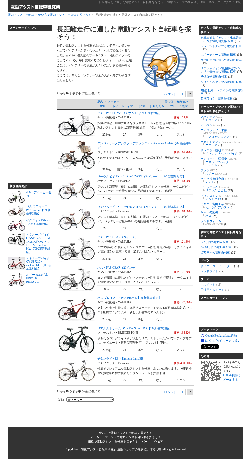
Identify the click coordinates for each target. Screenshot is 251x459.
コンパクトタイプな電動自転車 (221, 48)
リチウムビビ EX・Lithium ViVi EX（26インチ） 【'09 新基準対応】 (141, 207)
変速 (142, 106)
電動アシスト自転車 (21, 15)
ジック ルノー (214, 172)
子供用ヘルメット (215, 290)
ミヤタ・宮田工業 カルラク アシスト (218, 205)
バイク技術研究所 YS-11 (219, 180)
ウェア (205, 279)
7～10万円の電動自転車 (219, 247)
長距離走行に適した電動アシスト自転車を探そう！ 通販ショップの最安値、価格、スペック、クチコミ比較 (170, 2)
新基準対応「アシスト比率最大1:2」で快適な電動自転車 (221, 39)
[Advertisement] (27, 104)
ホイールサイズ (122, 106)
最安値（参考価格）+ (179, 102)
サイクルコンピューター (220, 266)
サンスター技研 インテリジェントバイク (221, 152)
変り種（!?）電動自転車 (219, 98)
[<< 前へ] (169, 94)
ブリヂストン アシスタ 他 (219, 197)
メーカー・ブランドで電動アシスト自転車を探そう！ (221, 109)
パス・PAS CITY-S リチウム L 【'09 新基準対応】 (129, 113)
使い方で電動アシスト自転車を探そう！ (64, 15)
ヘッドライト (212, 271)
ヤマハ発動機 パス (216, 214)
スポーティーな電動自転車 (221, 54)
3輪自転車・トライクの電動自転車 (222, 92)
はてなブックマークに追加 (222, 340)
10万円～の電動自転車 (218, 252)
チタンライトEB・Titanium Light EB (120, 358)
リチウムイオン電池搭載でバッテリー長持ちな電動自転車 (221, 70)
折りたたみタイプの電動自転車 (221, 83)
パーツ (205, 260)
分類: (60, 399)
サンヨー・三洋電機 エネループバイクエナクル (219, 162)
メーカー (113, 102)
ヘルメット (211, 284)
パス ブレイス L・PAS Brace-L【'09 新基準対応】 (129, 298)
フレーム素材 (179, 106)
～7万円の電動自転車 (218, 242)
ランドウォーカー (214, 222)
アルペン (213, 125)
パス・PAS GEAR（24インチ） (117, 237)
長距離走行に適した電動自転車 (221, 61)
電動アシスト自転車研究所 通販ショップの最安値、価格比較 (121, 449)
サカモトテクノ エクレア (221, 143)
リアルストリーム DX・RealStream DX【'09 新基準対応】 (134, 328)
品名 (100, 102)
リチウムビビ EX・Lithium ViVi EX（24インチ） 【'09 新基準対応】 (141, 176)
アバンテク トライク (213, 118)
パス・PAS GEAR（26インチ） (117, 267)
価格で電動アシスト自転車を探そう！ (221, 234)
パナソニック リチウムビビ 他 (217, 189)
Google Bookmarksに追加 (221, 335)
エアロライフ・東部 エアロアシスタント (219, 133)
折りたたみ (157, 106)
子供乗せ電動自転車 (217, 76)
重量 (103, 106)
